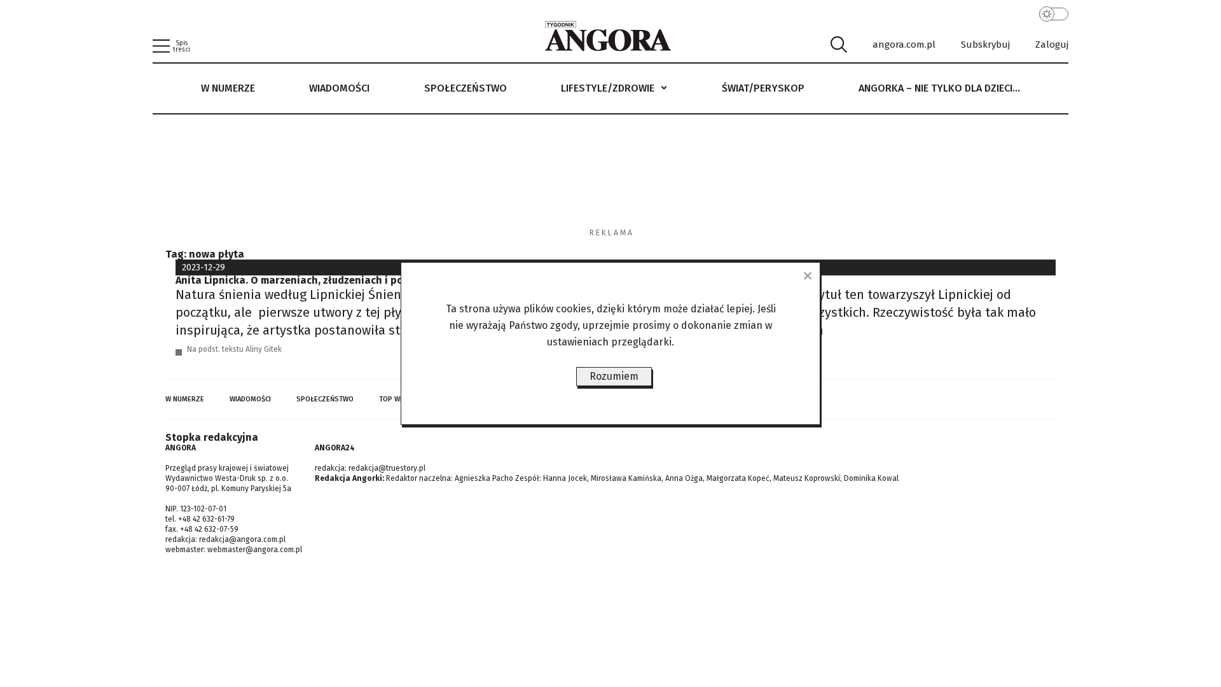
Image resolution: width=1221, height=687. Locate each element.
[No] (807, 275)
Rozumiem (614, 376)
